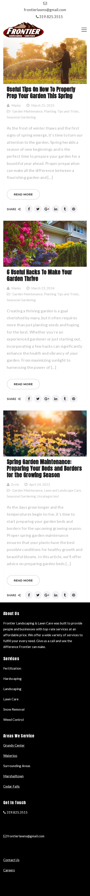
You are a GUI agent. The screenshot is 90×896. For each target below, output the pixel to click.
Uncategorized (48, 496)
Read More (23, 194)
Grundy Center (14, 745)
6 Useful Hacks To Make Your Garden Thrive (39, 275)
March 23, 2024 (42, 288)
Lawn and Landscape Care (62, 490)
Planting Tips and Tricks (61, 111)
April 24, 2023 (39, 484)
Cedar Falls (11, 786)
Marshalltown (13, 776)
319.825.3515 (51, 16)
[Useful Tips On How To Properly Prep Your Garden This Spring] (45, 61)
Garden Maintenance (27, 111)
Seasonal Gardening (21, 117)
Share (12, 209)
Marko (16, 105)
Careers (9, 870)
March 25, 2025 (42, 105)
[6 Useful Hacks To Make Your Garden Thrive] (45, 244)
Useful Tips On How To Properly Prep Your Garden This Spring (41, 92)
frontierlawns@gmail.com (45, 9)
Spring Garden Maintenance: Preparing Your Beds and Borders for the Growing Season (44, 468)
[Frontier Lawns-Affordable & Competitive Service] (23, 29)
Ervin (15, 484)
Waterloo (10, 755)
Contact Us (11, 860)
